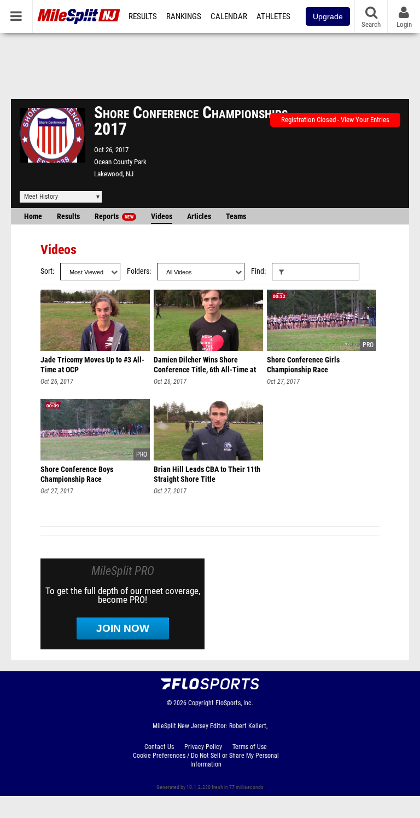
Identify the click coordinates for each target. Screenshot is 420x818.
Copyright (201, 703)
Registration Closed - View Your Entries (335, 120)
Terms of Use (249, 747)
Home (33, 216)
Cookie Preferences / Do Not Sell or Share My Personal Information (206, 760)
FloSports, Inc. (234, 703)
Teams (236, 216)
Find (257, 271)
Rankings (183, 16)
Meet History (41, 196)
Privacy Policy (203, 747)
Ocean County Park (120, 162)
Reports (114, 216)
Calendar (229, 16)
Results (143, 16)
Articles (199, 216)
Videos (161, 216)
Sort (46, 271)
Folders (138, 271)
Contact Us (159, 747)
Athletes (273, 16)
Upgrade (328, 16)
